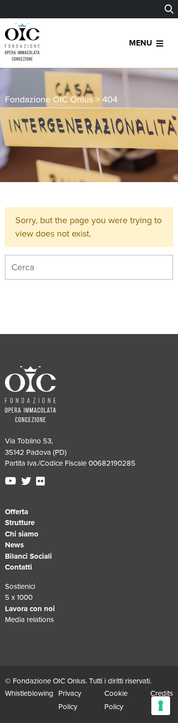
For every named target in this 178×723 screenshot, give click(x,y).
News (14, 544)
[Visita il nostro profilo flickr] (41, 481)
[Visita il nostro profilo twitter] (27, 481)
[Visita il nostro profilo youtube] (12, 481)
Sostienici (20, 586)
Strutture (20, 522)
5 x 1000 (19, 597)
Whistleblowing (29, 693)
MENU (140, 43)
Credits (161, 693)
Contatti (18, 567)
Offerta (16, 511)
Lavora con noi (30, 608)
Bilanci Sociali (28, 556)
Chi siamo (22, 534)
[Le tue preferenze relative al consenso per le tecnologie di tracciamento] (160, 705)
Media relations (29, 619)
